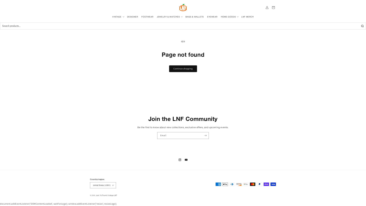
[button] (118, 17)
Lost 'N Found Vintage (105, 195)
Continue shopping (183, 68)
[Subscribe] (205, 135)
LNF (115, 195)
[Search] (362, 26)
